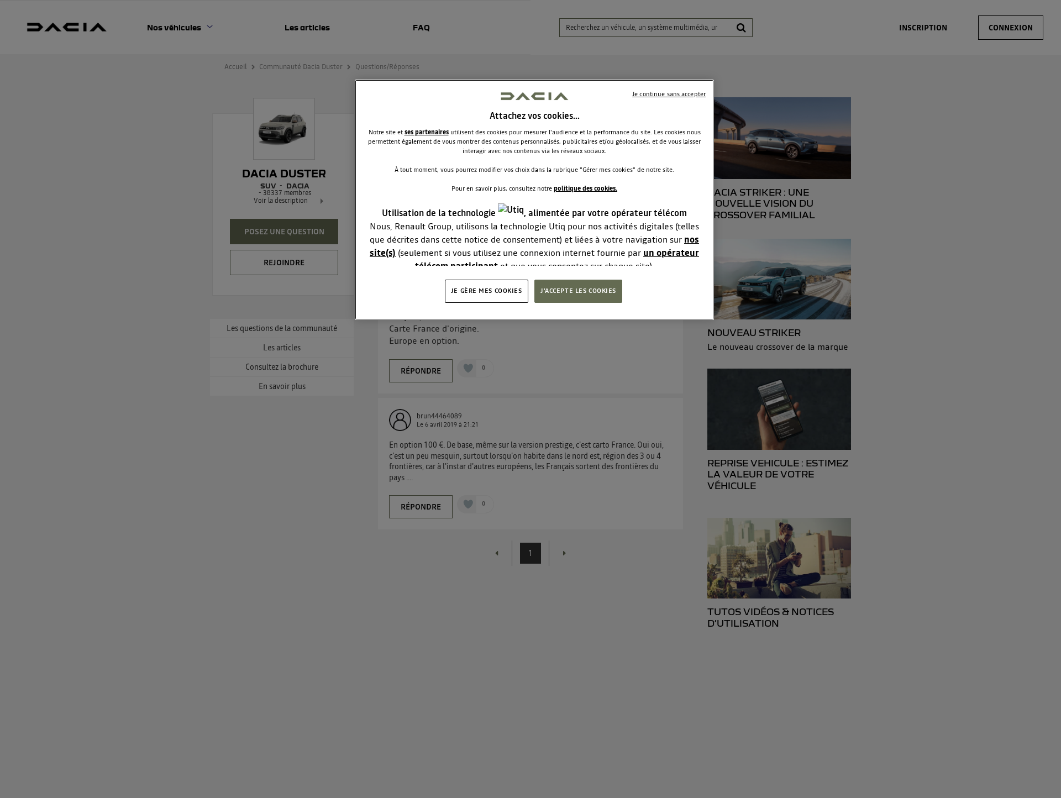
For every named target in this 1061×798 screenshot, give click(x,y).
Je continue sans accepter (669, 94)
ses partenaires (427, 132)
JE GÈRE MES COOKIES (486, 290)
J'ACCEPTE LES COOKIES (578, 290)
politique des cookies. (585, 189)
